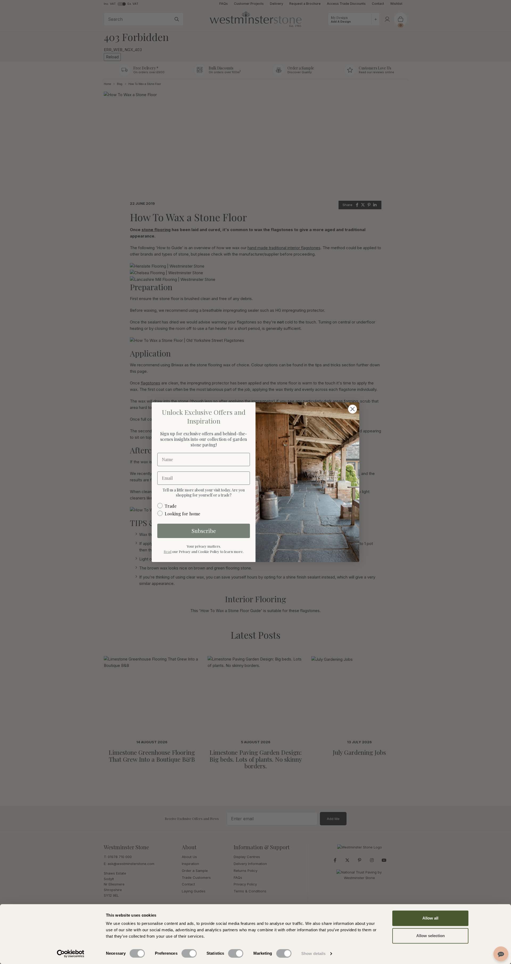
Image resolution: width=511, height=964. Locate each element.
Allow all (430, 918)
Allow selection (430, 935)
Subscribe (204, 530)
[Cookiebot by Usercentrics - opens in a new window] (70, 954)
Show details (313, 953)
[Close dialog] (352, 409)
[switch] (189, 953)
